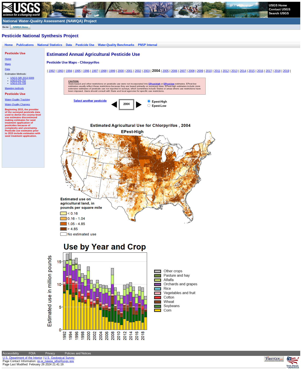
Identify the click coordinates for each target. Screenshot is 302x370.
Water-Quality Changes (17, 104)
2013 (234, 71)
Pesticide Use (85, 45)
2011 (217, 71)
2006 (174, 71)
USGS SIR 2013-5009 (22, 78)
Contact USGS (279, 9)
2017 (269, 71)
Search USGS (279, 13)
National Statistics (49, 45)
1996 (86, 71)
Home (9, 45)
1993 (60, 71)
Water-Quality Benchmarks (116, 45)
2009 (200, 71)
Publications (25, 45)
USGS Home (278, 5)
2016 (260, 71)
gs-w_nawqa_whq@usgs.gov (55, 361)
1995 (78, 71)
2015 (251, 71)
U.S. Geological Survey (59, 357)
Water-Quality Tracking (17, 99)
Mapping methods (14, 88)
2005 (165, 71)
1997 (95, 71)
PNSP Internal (147, 45)
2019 (286, 71)
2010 (209, 71)
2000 (121, 71)
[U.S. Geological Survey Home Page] (21, 16)
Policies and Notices (78, 353)
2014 (243, 71)
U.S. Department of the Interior (22, 357)
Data (69, 45)
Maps (8, 64)
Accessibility (11, 353)
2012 (226, 71)
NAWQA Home (19, 27)
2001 (129, 71)
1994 (69, 71)
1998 (103, 71)
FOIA (32, 353)
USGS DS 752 (18, 80)
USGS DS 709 (18, 83)
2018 (277, 71)
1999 (112, 71)
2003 (146, 71)
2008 (191, 71)
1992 (52, 71)
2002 (138, 71)
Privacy (50, 353)
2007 (183, 71)
